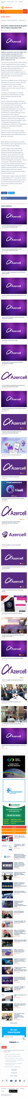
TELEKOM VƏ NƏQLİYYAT (12, 20)
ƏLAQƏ (2, 2)
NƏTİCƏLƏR (14, 1073)
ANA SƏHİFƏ (3, 1)
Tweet (12, 193)
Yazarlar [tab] (14, 832)
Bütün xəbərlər (14, 1023)
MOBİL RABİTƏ (22, 20)
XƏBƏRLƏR (21, 1)
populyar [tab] (14, 829)
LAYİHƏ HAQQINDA (10, 1)
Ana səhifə (3, 20)
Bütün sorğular (14, 1075)
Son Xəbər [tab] (14, 827)
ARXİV (16, 1)
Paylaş (4, 193)
